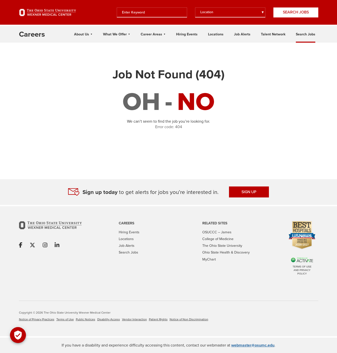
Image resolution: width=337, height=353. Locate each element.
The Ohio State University (222, 245)
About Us (81, 34)
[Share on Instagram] (45, 245)
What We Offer (115, 34)
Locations (216, 34)
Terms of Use (65, 319)
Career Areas (151, 34)
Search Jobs (296, 12)
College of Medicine (217, 239)
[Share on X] (32, 245)
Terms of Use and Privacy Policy (302, 270)
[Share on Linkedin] (57, 245)
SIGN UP (248, 192)
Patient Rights (158, 319)
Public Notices (85, 319)
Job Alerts (242, 34)
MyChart (209, 259)
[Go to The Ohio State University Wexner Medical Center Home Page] (47, 12)
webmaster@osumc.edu (252, 345)
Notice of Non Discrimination (189, 319)
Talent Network (273, 34)
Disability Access (108, 319)
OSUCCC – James (216, 232)
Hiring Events (187, 34)
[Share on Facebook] (20, 245)
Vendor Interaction (134, 319)
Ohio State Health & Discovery (226, 252)
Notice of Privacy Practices (36, 319)
